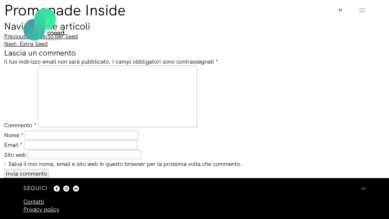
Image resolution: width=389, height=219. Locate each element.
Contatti (33, 201)
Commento (20, 125)
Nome (14, 135)
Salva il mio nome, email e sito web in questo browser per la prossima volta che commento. (125, 163)
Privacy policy (41, 209)
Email (13, 144)
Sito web (15, 154)
